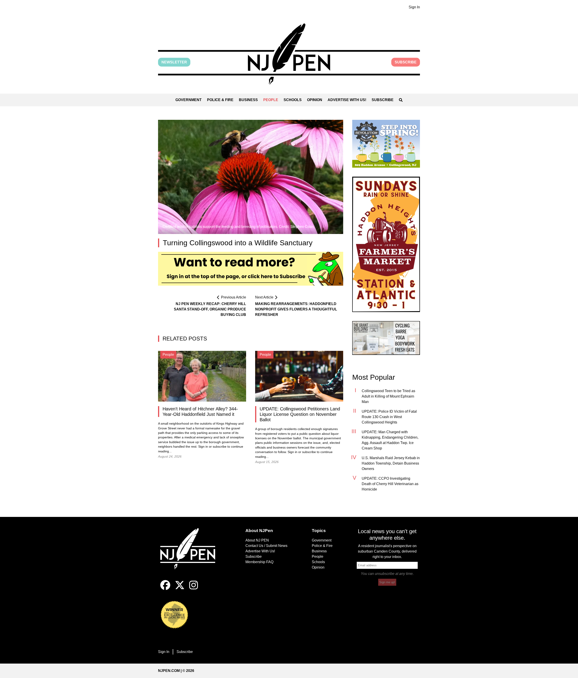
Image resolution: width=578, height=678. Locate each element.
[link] (386, 144)
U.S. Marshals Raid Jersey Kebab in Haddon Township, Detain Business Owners (391, 463)
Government (188, 100)
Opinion (314, 100)
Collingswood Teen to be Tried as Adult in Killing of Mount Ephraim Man (388, 396)
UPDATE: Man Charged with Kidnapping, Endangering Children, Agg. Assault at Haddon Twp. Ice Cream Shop (390, 440)
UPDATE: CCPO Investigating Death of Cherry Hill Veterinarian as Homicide (390, 484)
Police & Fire (220, 100)
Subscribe (406, 62)
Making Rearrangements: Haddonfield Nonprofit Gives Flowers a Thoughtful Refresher (296, 309)
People (270, 100)
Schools (293, 100)
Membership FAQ (259, 562)
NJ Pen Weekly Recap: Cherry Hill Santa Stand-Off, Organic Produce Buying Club (210, 309)
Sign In (414, 7)
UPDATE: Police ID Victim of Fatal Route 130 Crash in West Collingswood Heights (389, 417)
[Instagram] (193, 589)
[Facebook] (165, 589)
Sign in (203, 446)
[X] (180, 589)
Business (248, 100)
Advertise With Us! (347, 100)
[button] (289, 54)
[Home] (190, 554)
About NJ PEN (257, 540)
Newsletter (174, 62)
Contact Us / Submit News (266, 546)
